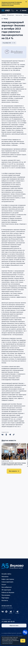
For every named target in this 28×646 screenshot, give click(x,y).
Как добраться (7, 587)
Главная (4, 15)
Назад (6, 18)
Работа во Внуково (8, 592)
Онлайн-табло (6, 574)
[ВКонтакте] (3, 611)
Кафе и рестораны (8, 579)
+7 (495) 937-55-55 (8, 621)
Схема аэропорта (7, 582)
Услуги (4, 584)
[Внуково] (10, 611)
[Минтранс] (17, 611)
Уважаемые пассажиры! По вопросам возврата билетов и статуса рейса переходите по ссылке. (12, 4)
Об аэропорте (10, 15)
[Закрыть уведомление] (26, 2)
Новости (26, 15)
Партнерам (5, 598)
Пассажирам (6, 595)
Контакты (5, 600)
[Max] (6, 611)
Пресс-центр (19, 15)
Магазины (5, 576)
